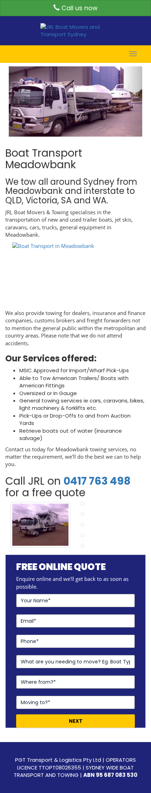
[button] (19, 101)
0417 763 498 (97, 481)
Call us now (79, 8)
